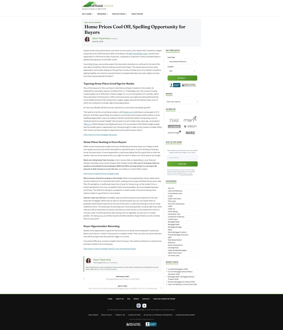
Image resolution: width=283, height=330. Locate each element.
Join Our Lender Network (164, 299)
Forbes (95, 64)
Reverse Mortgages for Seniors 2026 (181, 282)
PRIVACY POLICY (106, 315)
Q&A (169, 237)
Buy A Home (87, 14)
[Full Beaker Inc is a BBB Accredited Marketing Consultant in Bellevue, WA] (174, 85)
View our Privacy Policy (186, 174)
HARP (170, 206)
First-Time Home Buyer (176, 204)
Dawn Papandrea (101, 38)
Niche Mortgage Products (177, 232)
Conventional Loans (175, 193)
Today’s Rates (137, 14)
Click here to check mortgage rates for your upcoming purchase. (110, 249)
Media (136, 299)
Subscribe (182, 164)
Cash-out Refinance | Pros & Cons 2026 (182, 284)
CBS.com (87, 124)
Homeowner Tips (174, 214)
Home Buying (173, 212)
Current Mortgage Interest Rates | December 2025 (180, 273)
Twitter (101, 269)
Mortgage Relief (174, 224)
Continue (181, 78)
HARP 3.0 (171, 209)
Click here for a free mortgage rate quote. (100, 135)
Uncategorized (173, 248)
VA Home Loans (173, 256)
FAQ (128, 299)
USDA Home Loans (175, 253)
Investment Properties (176, 217)
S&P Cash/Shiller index (138, 53)
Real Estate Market (92, 22)
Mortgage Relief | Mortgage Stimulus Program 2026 (181, 278)
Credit (170, 196)
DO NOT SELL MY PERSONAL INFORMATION (158, 315)
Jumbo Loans (173, 219)
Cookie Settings (134, 315)
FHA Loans (172, 201)
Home (110, 299)
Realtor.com (128, 112)
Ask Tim (171, 188)
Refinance (101, 14)
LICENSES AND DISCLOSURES (185, 315)
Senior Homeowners (175, 245)
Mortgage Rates (174, 222)
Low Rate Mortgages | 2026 (178, 269)
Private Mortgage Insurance (178, 235)
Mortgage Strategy (175, 227)
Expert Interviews (174, 199)
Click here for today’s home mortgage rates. (101, 173)
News (170, 230)
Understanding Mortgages (177, 250)
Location (171, 67)
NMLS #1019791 (93, 315)
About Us (120, 299)
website (113, 269)
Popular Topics (118, 14)
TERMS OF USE (120, 315)
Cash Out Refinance (175, 191)
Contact (146, 299)
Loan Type (171, 57)
